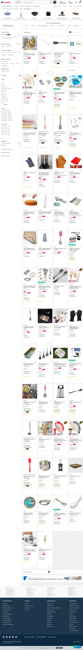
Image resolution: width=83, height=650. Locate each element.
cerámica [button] (76, 25)
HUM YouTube (72, 628)
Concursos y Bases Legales (8, 624)
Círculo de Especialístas (74, 607)
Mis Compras (27, 607)
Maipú (7, 63)
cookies (51, 647)
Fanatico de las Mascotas (74, 605)
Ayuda (26, 609)
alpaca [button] (53, 25)
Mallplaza (71, 624)
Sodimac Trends (72, 609)
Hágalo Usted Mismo (73, 603)
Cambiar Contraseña (29, 605)
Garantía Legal (5, 612)
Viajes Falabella (72, 618)
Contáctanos (5, 603)
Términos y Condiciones (29, 637)
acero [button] (32, 25)
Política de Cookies (52, 637)
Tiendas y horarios (6, 609)
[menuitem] (57, 6)
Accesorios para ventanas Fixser (51, 588)
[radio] (54, 67)
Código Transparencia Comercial (53, 607)
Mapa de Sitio (50, 626)
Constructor (22, 6)
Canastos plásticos (29, 587)
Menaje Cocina (15, 8)
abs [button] (26, 25)
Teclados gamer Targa (71, 588)
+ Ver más (5, 104)
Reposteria (21, 8)
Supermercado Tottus (73, 622)
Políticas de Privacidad (41, 637)
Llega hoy (3, 46)
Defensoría (49, 614)
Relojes (28, 588)
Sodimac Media (72, 612)
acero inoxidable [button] (42, 25)
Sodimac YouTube (73, 626)
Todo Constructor (50, 609)
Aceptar (59, 647)
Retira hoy (5, 55)
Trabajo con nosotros (51, 612)
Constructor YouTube (73, 630)
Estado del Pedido (6, 618)
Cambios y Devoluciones (8, 607)
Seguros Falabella (72, 616)
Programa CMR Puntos (7, 620)
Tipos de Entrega (36, 6)
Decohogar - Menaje (9, 8)
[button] (39, 2)
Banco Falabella (72, 620)
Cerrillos (3, 63)
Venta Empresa (50, 605)
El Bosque (17, 63)
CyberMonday (50, 618)
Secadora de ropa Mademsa (10, 588)
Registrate (27, 603)
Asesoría (16, 6)
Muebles (7, 587)
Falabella (71, 614)
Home (4, 8)
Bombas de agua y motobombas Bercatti (72, 587)
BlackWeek (49, 622)
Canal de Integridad (6, 622)
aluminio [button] (61, 25)
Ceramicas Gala (49, 587)
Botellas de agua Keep (50, 589)
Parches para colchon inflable (31, 589)
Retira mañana (10, 55)
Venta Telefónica (50, 616)
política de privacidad (44, 647)
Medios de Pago (6, 605)
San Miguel (12, 63)
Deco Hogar (28, 6)
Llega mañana (9, 46)
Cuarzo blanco (8, 589)
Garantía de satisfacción (7, 614)
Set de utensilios (70, 589)
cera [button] (69, 25)
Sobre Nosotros (50, 603)
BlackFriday (49, 624)
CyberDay (49, 620)
